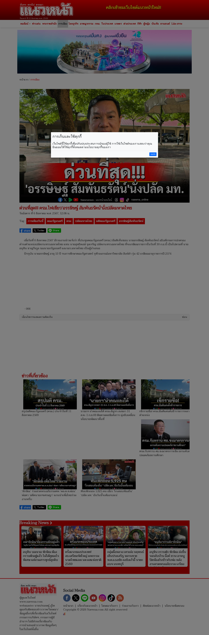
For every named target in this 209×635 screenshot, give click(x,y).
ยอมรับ (153, 154)
